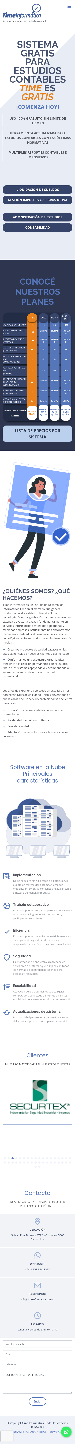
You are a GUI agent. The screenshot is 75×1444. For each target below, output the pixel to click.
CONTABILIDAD (37, 227)
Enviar (37, 1401)
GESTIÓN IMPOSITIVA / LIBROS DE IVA (37, 200)
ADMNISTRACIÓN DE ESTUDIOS (37, 217)
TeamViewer (55, 1431)
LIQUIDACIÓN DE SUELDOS (37, 189)
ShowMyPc (18, 1431)
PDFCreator (31, 1431)
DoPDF (42, 1431)
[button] (5, 1158)
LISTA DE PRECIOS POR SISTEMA (37, 434)
